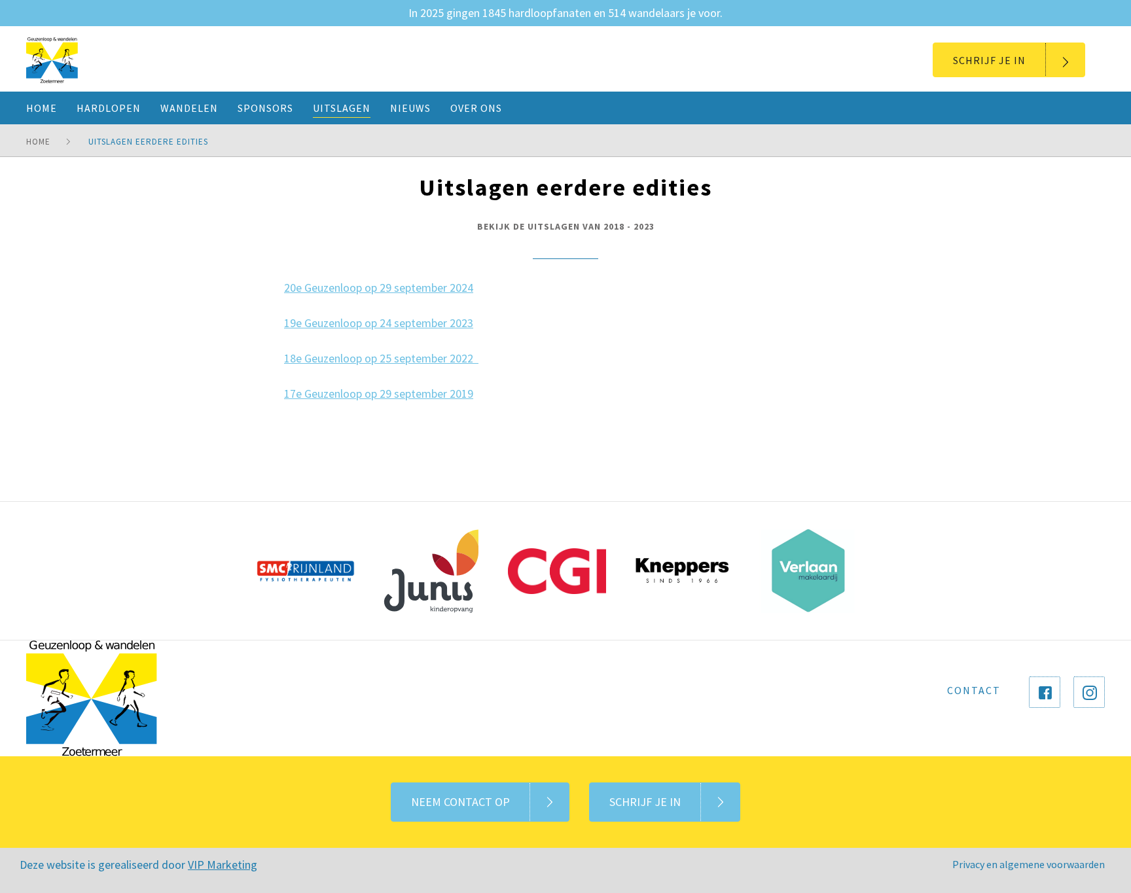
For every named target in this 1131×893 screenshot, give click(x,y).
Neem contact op (460, 801)
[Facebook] (1044, 692)
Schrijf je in (989, 60)
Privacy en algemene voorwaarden (1028, 864)
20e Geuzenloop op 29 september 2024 (378, 287)
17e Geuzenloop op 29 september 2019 (378, 393)
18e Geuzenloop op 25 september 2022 (381, 358)
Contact (974, 690)
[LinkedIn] (1089, 692)
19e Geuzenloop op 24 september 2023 (378, 322)
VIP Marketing (222, 864)
